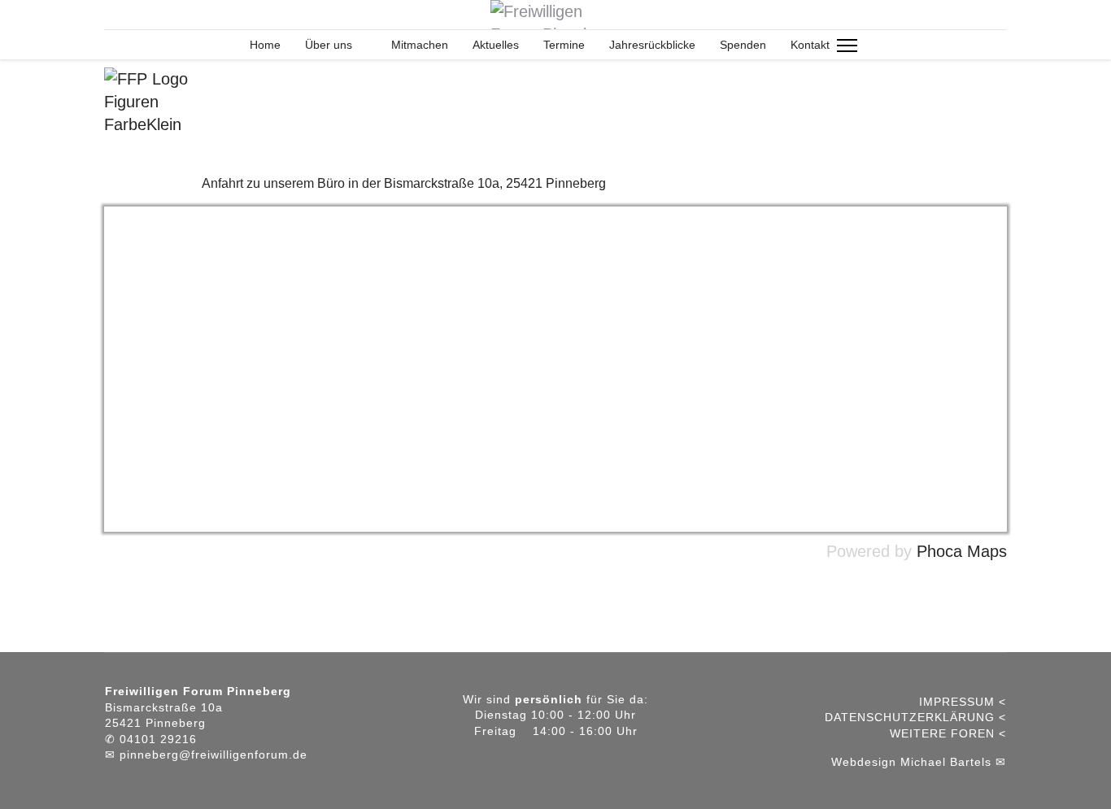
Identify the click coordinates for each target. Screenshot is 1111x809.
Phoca (939, 551)
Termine (564, 44)
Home (263, 44)
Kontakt (810, 44)
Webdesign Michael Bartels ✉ (918, 761)
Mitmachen (419, 44)
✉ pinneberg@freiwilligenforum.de (206, 754)
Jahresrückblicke (652, 44)
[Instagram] (110, 15)
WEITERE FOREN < (948, 733)
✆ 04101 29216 (151, 739)
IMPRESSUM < (962, 701)
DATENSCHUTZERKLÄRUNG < (915, 717)
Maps (987, 551)
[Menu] (847, 45)
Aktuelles (496, 44)
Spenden (743, 44)
